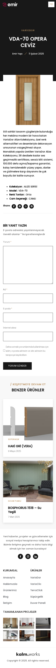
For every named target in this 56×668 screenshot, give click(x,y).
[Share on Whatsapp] (25, 206)
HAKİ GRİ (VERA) (20, 446)
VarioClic (35, 584)
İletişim (7, 603)
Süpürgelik (13, 439)
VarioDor (28, 30)
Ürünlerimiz (10, 590)
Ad (5, 289)
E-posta (7, 308)
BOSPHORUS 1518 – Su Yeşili (24, 510)
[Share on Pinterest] (20, 206)
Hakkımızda (10, 584)
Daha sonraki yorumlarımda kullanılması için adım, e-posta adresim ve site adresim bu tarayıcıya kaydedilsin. (27, 351)
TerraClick (36, 590)
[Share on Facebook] (14, 206)
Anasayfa (9, 577)
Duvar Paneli (14, 501)
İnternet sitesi (9, 327)
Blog (5, 596)
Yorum (7, 242)
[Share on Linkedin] (31, 206)
